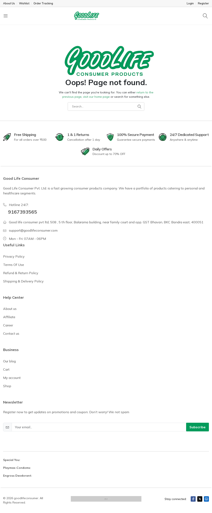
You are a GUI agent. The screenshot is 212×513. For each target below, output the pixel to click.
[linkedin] (206, 499)
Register (203, 3)
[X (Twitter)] (199, 499)
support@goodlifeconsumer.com (33, 230)
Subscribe (197, 427)
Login (190, 3)
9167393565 (22, 212)
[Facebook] (193, 499)
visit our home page (96, 97)
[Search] (206, 15)
